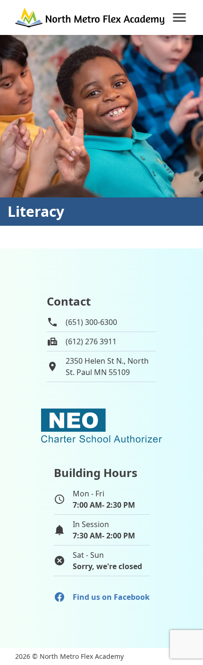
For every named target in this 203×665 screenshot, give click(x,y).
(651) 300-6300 (91, 322)
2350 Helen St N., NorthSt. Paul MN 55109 (107, 366)
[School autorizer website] (101, 426)
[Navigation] (179, 17)
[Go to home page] (90, 17)
